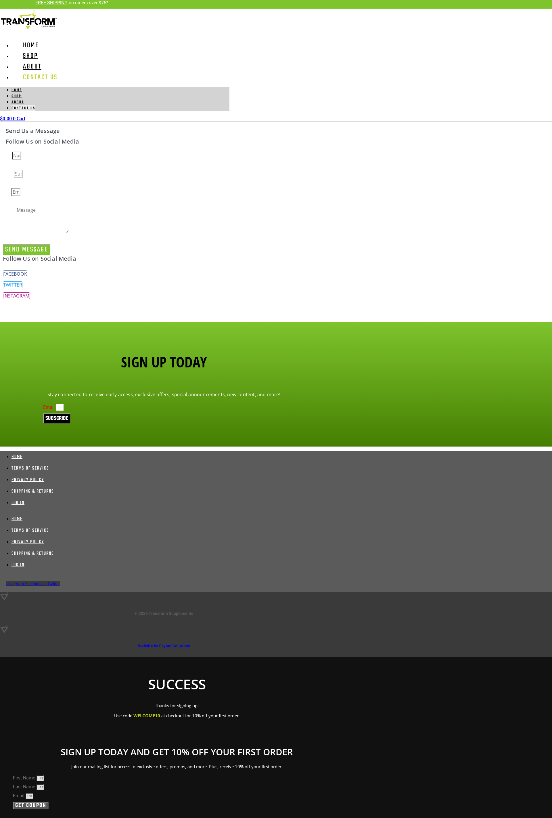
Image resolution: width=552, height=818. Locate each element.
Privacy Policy (28, 480)
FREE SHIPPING (51, 2)
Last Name (24, 787)
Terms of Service (30, 468)
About (18, 102)
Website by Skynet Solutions (164, 646)
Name (7, 156)
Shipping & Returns (33, 491)
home (17, 90)
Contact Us (40, 77)
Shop (17, 96)
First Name (24, 778)
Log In (18, 503)
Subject (8, 174)
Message (9, 232)
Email (7, 192)
